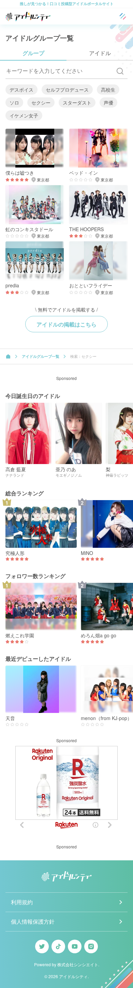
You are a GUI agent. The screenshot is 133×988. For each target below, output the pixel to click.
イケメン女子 (24, 115)
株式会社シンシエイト (77, 964)
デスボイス (21, 89)
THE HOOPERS (86, 229)
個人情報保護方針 (33, 921)
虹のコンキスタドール (29, 229)
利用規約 (22, 902)
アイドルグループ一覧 (40, 356)
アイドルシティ (73, 976)
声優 (108, 102)
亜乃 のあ (66, 469)
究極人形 (15, 553)
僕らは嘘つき (19, 173)
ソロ (14, 102)
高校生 (108, 89)
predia (12, 285)
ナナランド (14, 475)
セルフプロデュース (67, 89)
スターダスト (77, 102)
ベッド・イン (83, 173)
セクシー (40, 102)
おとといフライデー (90, 285)
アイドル (100, 53)
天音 (10, 718)
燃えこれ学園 (19, 635)
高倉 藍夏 (15, 469)
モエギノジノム (69, 475)
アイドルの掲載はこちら (66, 324)
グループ (33, 53)
